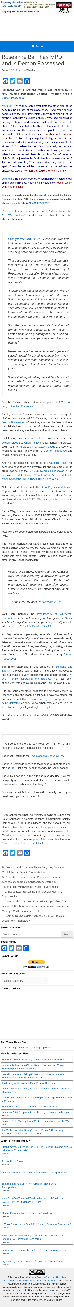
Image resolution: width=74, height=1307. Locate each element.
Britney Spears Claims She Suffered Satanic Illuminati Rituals (34, 1250)
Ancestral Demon (16, 877)
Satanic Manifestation (32, 872)
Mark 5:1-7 (8, 105)
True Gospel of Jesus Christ (46, 755)
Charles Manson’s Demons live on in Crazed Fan (27, 1213)
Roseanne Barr (32, 891)
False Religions (43, 867)
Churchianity (31, 442)
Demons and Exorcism (19, 867)
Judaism (59, 867)
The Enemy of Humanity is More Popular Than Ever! (29, 1083)
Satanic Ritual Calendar (14, 1161)
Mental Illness (10, 872)
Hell (13, 767)
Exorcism (50, 881)
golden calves (10, 442)
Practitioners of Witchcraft (54, 613)
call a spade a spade (42, 446)
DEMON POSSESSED (39, 203)
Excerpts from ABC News (24, 239)
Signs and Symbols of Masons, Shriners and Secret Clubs (32, 1261)
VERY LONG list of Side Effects (38, 626)
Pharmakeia (9, 618)
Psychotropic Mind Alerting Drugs (21, 886)
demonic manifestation (30, 881)
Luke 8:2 (7, 178)
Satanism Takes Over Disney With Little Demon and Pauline (33, 1059)
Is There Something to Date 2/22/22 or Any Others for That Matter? (36, 1224)
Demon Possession (14, 97)
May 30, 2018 (52, 601)
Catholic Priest (58, 462)
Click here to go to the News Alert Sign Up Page (26, 1047)
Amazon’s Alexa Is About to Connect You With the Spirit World (34, 1172)
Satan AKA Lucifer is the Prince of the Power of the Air (30, 1106)
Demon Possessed (55, 450)
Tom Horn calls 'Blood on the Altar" (22, 843)
